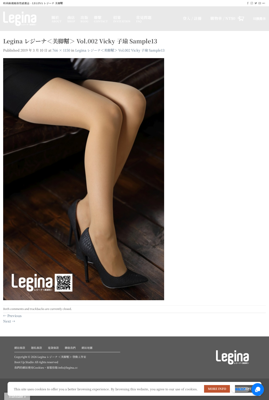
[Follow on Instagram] (252, 3)
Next (9, 321)
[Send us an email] (259, 3)
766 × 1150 (61, 50)
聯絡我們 (70, 348)
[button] (227, 18)
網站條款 (19, 348)
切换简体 (259, 18)
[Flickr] (263, 3)
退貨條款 (53, 348)
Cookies (38, 367)
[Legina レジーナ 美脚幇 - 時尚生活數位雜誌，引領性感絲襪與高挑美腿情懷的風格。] (24, 18)
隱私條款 (36, 348)
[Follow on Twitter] (255, 3)
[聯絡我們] (257, 389)
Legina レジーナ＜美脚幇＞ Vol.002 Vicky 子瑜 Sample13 (120, 50)
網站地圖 (87, 348)
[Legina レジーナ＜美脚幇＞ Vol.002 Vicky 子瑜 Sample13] (83, 178)
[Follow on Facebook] (248, 3)
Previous (12, 315)
